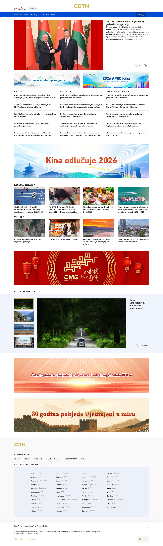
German (62, 477)
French (62, 473)
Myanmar (90, 484)
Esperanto (38, 507)
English (17, 458)
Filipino (36, 511)
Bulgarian (38, 488)
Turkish (112, 496)
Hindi (60, 492)
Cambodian (36, 492)
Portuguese (90, 500)
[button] (136, 65)
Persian (87, 492)
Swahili (113, 484)
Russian (88, 511)
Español (27, 458)
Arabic (35, 477)
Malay (89, 477)
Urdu (111, 503)
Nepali (86, 488)
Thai (110, 492)
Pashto (86, 503)
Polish (86, 496)
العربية (48, 458)
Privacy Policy (18, 539)
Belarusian (38, 481)
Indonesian (66, 500)
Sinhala (112, 477)
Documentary (71, 458)
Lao (85, 473)
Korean (62, 511)
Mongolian (89, 481)
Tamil (111, 488)
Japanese (63, 507)
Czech (35, 500)
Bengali (35, 484)
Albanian (36, 473)
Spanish (113, 481)
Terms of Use (31, 539)
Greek (62, 481)
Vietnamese (115, 507)
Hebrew (61, 488)
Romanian (89, 507)
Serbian (113, 473)
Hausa (61, 484)
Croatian (37, 496)
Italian (61, 503)
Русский (57, 458)
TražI (142, 15)
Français (38, 458)
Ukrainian (115, 500)
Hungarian (63, 496)
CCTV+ (83, 458)
